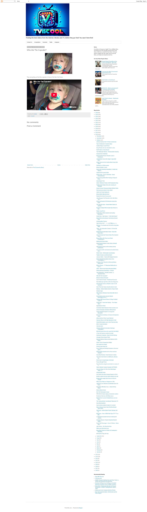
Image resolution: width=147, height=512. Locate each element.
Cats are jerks (99, 326)
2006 (96, 470)
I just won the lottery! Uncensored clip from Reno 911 (109, 72)
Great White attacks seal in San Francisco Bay (107, 322)
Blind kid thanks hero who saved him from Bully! (107, 331)
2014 (96, 454)
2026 (96, 112)
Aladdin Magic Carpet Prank (102, 145)
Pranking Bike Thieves (101, 221)
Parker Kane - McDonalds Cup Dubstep (105, 253)
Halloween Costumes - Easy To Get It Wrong (106, 335)
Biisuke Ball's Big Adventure (102, 194)
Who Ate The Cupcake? (101, 275)
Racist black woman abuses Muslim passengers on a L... (104, 297)
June (98, 442)
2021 (96, 122)
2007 (96, 468)
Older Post (87, 165)
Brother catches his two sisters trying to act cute (107, 376)
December (99, 136)
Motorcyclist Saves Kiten (102, 241)
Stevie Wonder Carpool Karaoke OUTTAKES (106, 367)
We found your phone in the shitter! (104, 190)
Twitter (50, 42)
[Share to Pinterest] (47, 114)
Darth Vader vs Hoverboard (108, 79)
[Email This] (40, 114)
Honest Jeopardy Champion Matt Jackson (106, 309)
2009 (96, 464)
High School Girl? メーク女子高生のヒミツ (106, 223)
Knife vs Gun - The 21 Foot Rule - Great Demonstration (105, 175)
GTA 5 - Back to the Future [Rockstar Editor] (106, 268)
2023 (96, 118)
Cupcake (33, 116)
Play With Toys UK (99, 476)
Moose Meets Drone (101, 390)
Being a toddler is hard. (101, 167)
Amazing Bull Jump (100, 372)
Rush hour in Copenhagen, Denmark (105, 360)
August (98, 438)
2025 (96, 114)
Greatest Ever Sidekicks (101, 153)
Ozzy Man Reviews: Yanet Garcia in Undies (106, 354)
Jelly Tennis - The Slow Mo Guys (103, 426)
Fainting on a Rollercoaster (102, 165)
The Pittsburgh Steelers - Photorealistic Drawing (107, 151)
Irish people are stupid (101, 344)
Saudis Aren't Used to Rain (102, 172)
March (98, 448)
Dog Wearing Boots (100, 403)
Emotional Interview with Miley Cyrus (104, 396)
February (99, 450)
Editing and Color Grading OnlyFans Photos (105, 490)
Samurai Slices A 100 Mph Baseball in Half (106, 320)
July (98, 440)
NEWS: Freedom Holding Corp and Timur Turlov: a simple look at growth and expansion (107, 481)
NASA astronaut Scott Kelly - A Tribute (105, 270)
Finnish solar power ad (101, 346)
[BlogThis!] (42, 114)
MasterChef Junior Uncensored (103, 196)
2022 (96, 120)
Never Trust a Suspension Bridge (104, 342)
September (99, 436)
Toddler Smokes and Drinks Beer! (104, 255)
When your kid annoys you (102, 428)
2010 (96, 462)
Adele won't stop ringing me (102, 192)
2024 (96, 116)
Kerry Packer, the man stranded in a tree (105, 147)
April (98, 446)
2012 (96, 458)
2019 (96, 126)
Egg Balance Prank (100, 305)
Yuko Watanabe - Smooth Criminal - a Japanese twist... (105, 273)
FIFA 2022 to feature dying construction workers (107, 394)
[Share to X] (44, 114)
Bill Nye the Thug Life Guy (102, 433)
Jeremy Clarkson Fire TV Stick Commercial (106, 141)
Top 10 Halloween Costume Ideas (104, 143)
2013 (96, 456)
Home (59, 165)
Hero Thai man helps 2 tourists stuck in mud (106, 287)
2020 (96, 124)
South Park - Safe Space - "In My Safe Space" (106, 216)
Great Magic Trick (100, 181)
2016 (96, 132)
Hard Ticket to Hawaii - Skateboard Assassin (106, 279)
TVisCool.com (98, 478)
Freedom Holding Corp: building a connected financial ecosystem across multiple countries (105, 483)
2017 (96, 130)
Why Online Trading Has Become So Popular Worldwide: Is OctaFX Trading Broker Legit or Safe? (105, 487)
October (99, 140)
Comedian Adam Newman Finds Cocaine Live (107, 307)
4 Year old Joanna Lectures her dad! (104, 333)
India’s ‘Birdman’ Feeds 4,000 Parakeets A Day (107, 183)
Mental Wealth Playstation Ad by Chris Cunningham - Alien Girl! (109, 62)
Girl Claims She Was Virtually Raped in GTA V (107, 374)
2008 (96, 466)
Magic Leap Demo (100, 211)
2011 (96, 460)
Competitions (37, 42)
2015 (96, 134)
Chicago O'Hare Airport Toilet (103, 337)
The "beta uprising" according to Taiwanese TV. (107, 401)
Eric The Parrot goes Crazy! (102, 392)
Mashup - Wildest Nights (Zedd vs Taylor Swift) (107, 289)
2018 (96, 128)
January (99, 452)
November (99, 138)
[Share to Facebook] (45, 114)
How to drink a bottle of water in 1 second (105, 405)
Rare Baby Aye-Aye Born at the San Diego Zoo (107, 281)
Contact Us (29, 42)
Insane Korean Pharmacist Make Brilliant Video (107, 188)
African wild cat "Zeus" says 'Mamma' (104, 318)
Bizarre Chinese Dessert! (102, 277)
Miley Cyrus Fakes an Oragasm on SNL (105, 381)
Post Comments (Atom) (38, 167)
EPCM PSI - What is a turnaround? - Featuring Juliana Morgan (110, 89)
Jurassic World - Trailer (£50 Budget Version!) (106, 257)
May (98, 444)
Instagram (57, 42)
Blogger (80, 508)
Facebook (45, 42)
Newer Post (30, 165)
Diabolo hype (99, 291)
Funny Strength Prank (101, 362)
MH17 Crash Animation (101, 324)
